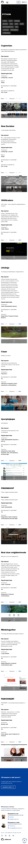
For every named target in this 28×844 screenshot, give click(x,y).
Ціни (19, 2)
